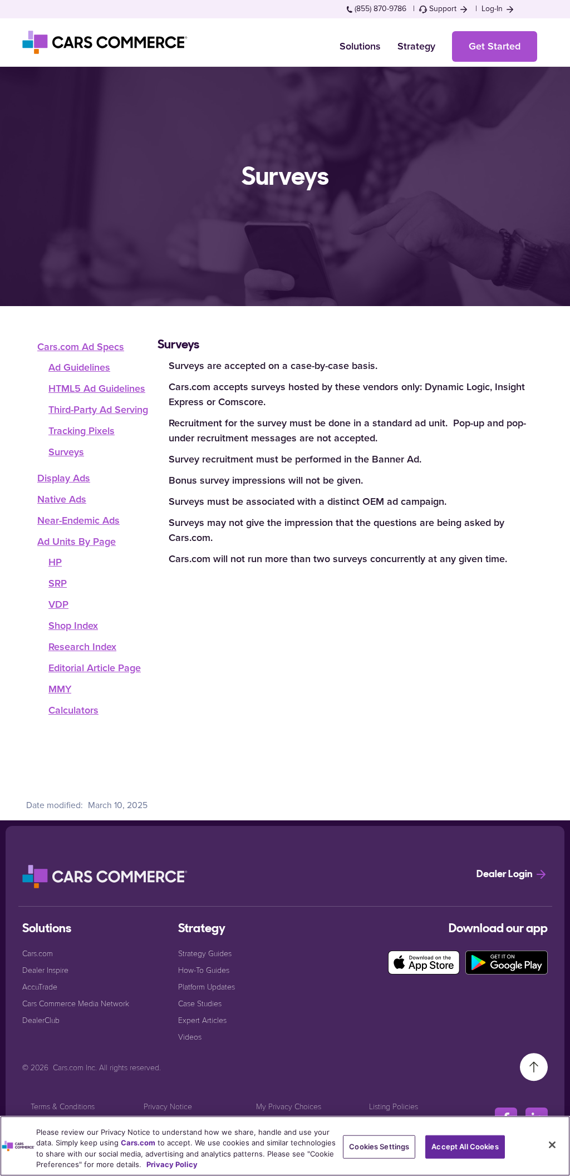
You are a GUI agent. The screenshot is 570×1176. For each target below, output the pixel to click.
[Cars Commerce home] (105, 42)
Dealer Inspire (45, 970)
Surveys (66, 452)
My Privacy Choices (288, 1106)
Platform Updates (206, 986)
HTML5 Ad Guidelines (96, 388)
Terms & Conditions (63, 1106)
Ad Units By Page (76, 541)
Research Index (82, 646)
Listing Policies (393, 1106)
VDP (58, 604)
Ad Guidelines (79, 367)
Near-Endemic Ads (78, 520)
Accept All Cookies (464, 1146)
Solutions (360, 46)
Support (443, 8)
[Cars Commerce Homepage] (105, 876)
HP (55, 562)
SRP (57, 583)
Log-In (493, 8)
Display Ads (63, 478)
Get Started (494, 46)
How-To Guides (203, 970)
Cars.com (37, 953)
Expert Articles (202, 1020)
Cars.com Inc (74, 1067)
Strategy (416, 46)
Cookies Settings (379, 1146)
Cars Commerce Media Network (75, 1003)
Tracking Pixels (81, 431)
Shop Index (73, 625)
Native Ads (61, 499)
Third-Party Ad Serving (98, 409)
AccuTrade (39, 986)
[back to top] (534, 1066)
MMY (59, 689)
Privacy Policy (172, 1164)
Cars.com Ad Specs (80, 346)
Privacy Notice (168, 1106)
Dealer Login (505, 875)
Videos (190, 1036)
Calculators (73, 710)
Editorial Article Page (94, 668)
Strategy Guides (205, 953)
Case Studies (200, 1003)
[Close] (552, 1145)
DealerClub (41, 1020)
